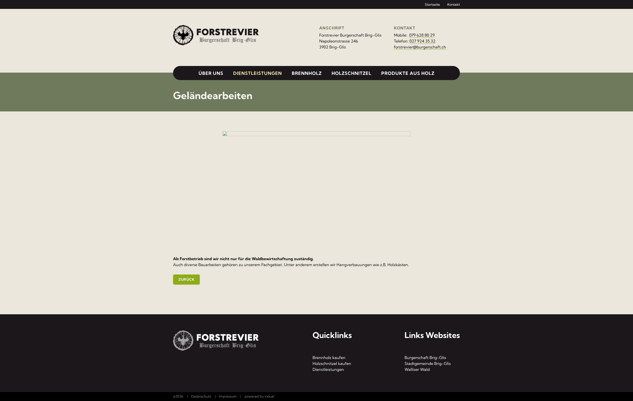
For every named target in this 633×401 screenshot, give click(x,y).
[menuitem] (428, 4)
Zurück (186, 279)
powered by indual (259, 396)
